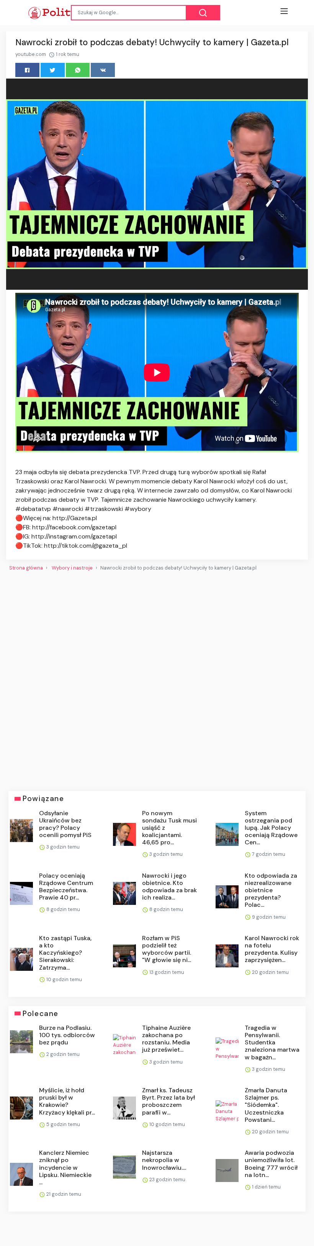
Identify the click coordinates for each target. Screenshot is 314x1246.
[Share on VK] (103, 70)
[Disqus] (157, 678)
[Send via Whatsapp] (78, 70)
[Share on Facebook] (27, 70)
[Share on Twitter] (53, 70)
